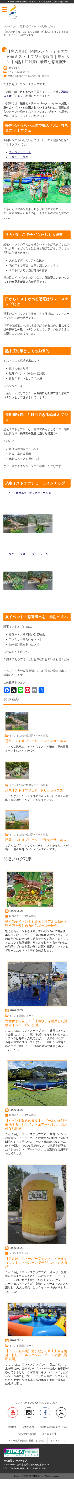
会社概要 (12, 1427)
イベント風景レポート (19, 71)
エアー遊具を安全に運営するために (26, 1440)
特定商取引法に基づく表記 (53, 1427)
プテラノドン (40, 554)
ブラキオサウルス (40, 493)
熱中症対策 (43, 75)
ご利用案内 (28, 1427)
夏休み (11, 75)
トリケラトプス (18, 157)
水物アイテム (23, 75)
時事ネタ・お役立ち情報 (22, 916)
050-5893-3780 (17, 1468)
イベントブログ (58, 1440)
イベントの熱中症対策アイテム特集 (28, 735)
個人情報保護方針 (27, 1433)
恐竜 (33, 75)
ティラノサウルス (20, 152)
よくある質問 (49, 1433)
